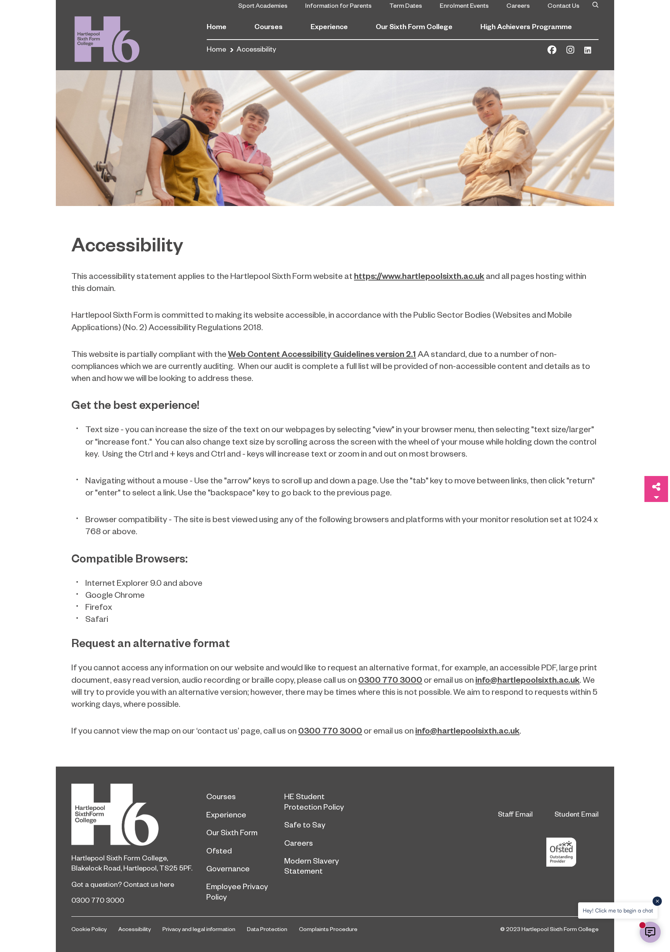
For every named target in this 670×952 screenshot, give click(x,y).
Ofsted (219, 850)
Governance (228, 868)
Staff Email (515, 813)
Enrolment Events (464, 5)
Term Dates (405, 5)
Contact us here (148, 883)
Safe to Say (304, 824)
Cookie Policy (89, 928)
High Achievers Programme (526, 26)
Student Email (576, 813)
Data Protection (267, 928)
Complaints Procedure (328, 928)
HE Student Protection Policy (314, 801)
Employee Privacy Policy (237, 891)
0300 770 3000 (390, 679)
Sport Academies (262, 5)
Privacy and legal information (198, 928)
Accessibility (134, 928)
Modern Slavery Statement (311, 865)
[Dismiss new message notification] (657, 901)
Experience (329, 26)
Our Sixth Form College (414, 26)
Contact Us (563, 5)
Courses (268, 26)
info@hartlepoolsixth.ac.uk (527, 679)
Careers (518, 5)
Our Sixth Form (231, 832)
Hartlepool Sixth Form (133, 815)
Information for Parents (338, 5)
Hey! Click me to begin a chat (618, 910)
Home (216, 26)
